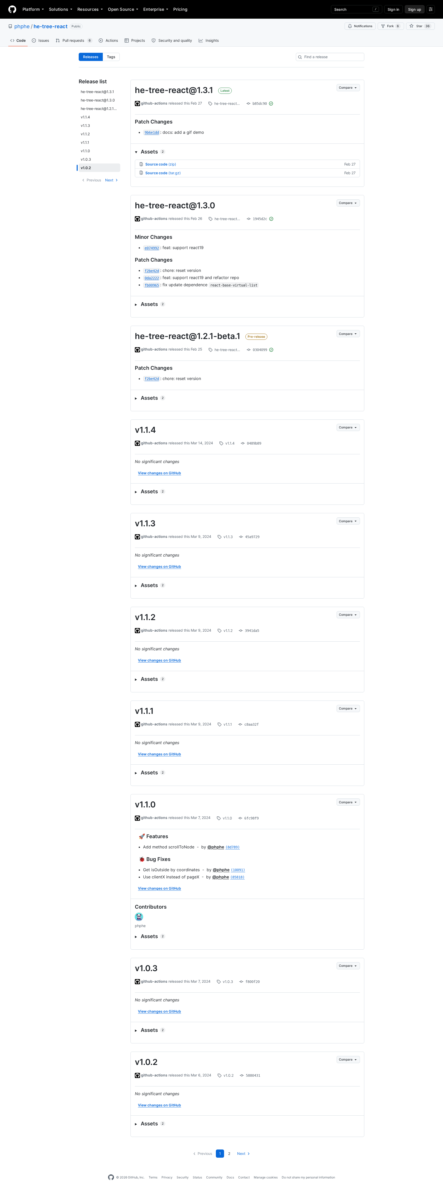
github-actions (154, 103)
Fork (393, 26)
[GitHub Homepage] (111, 1177)
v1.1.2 (145, 617)
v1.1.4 (145, 430)
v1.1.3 (145, 523)
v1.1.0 (145, 804)
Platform (31, 9)
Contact (244, 1177)
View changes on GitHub (159, 473)
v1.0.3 (146, 968)
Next (109, 180)
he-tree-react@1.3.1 (174, 90)
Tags (111, 57)
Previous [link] (94, 180)
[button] (247, 152)
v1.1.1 (144, 711)
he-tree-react (51, 26)
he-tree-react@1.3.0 (175, 205)
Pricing (180, 9)
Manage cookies (266, 1177)
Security (183, 1177)
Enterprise (153, 9)
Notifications (363, 26)
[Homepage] (12, 9)
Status (197, 1177)
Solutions (58, 9)
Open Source (121, 9)
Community (214, 1177)
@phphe (215, 846)
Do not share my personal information (308, 1177)
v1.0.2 (146, 1062)
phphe (22, 26)
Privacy (167, 1177)
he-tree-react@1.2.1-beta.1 (187, 336)
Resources (88, 9)
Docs (230, 1177)
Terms (153, 1177)
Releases (90, 57)
